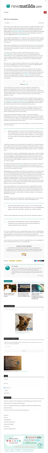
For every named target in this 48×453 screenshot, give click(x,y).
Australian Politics (41, 22)
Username (6, 379)
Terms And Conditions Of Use (10, 428)
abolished (20, 165)
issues (37, 45)
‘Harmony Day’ (26, 73)
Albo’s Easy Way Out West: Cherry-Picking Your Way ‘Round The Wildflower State (24, 295)
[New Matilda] (24, 6)
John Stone (15, 31)
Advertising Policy (7, 419)
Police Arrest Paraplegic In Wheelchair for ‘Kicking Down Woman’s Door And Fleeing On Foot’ (22, 405)
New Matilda (7, 22)
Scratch (26, 84)
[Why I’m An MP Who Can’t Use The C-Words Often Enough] (10, 288)
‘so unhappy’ (26, 75)
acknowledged (7, 54)
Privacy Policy (6, 426)
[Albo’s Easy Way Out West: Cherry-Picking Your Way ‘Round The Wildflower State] (24, 288)
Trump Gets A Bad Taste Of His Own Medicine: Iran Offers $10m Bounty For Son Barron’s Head (22, 401)
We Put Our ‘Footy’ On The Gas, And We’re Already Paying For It (16, 410)
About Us (6, 417)
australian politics (12, 260)
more (43, 260)
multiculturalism (19, 260)
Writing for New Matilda (8, 424)
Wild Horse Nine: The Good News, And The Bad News (14, 403)
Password (6, 383)
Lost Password (7, 393)
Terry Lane (19, 34)
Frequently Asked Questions (9, 421)
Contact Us (6, 415)
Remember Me (8, 387)
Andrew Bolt (21, 31)
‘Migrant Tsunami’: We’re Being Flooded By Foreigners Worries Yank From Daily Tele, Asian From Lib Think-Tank (38, 296)
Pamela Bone (25, 34)
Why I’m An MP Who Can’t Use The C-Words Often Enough (9, 295)
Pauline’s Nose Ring (8, 407)
